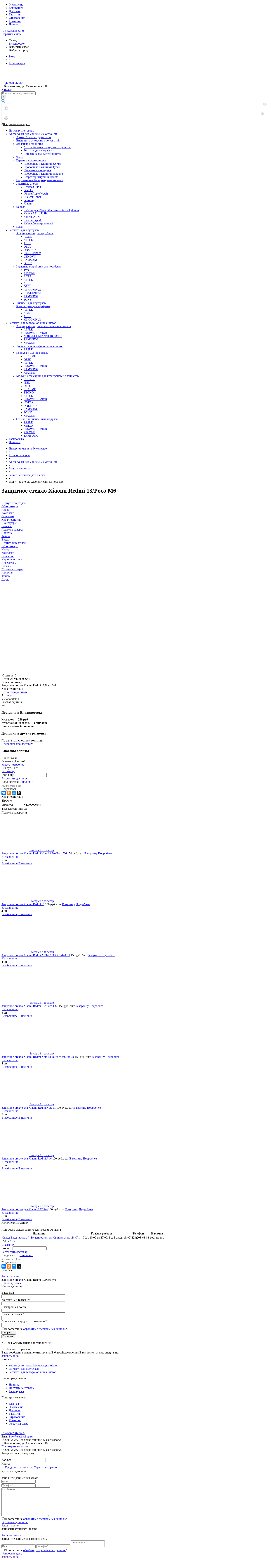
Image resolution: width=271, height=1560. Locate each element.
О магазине (16, 4)
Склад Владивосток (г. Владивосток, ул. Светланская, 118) (39, 1237)
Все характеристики (14, 692)
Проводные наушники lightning (43, 173)
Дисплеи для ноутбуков (31, 303)
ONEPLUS (30, 405)
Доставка (14, 11)
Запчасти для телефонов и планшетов (32, 322)
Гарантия (14, 14)
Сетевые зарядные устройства (42, 153)
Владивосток (17, 43)
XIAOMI (29, 273)
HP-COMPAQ (32, 253)
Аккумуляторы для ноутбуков (34, 233)
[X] (19, 793)
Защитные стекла (27, 183)
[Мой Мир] (14, 793)
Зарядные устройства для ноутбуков (38, 266)
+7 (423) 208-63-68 (13, 30)
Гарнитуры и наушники (31, 160)
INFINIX (29, 379)
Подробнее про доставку (17, 743)
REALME (30, 356)
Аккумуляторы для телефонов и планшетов (43, 326)
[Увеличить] (35, 672)
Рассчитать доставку (14, 778)
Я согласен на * (36, 1518)
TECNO (29, 392)
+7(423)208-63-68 (12, 83)
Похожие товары (12, 569)
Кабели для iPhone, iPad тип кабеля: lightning (51, 210)
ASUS (27, 243)
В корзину (8, 771)
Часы (19, 157)
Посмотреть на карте (14, 1446)
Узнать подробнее (12, 764)
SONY (28, 263)
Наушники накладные (37, 170)
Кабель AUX (32, 216)
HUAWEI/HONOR (35, 332)
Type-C (28, 269)
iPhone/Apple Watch (36, 193)
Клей (19, 226)
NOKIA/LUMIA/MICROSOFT (43, 336)
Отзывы (6, 566)
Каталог (6, 89)
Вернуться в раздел (13, 542)
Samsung (29, 200)
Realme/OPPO (32, 186)
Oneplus (28, 190)
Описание (7, 556)
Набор (5, 549)
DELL (27, 246)
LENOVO (30, 256)
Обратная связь (11, 34)
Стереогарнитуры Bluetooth (41, 177)
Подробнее (105, 853)
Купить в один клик (15, 1522)
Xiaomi (28, 203)
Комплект (7, 552)
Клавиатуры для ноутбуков (33, 306)
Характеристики (11, 559)
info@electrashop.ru (21, 1436)
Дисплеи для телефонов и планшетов (39, 346)
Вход (12, 56)
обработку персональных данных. (44, 1328)
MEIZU (28, 425)
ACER (28, 236)
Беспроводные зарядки (38, 150)
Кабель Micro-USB (35, 213)
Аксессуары (9, 562)
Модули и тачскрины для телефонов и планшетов (47, 375)
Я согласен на (36, 1328)
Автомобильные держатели (33, 137)
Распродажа (16, 438)
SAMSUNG (31, 259)
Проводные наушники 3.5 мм (42, 163)
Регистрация (17, 63)
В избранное (10, 863)
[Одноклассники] (9, 793)
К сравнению (10, 856)
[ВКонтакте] (3, 793)
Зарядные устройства (29, 143)
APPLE (28, 240)
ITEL (27, 382)
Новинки (14, 24)
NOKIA (28, 402)
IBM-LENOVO (33, 293)
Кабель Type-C (33, 220)
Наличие (7, 572)
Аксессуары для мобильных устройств (33, 133)
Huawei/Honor (32, 196)
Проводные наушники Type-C (42, 167)
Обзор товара (9, 546)
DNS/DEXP (31, 249)
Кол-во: (7, 774)
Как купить (16, 7)
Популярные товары (21, 130)
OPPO (27, 359)
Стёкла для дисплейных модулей (37, 419)
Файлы (5, 576)
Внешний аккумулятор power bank (38, 140)
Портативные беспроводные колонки (39, 180)
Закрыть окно (10, 1276)
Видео (5, 579)
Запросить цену (12, 1553)
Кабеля (20, 206)
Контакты (15, 21)
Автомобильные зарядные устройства (47, 147)
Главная (14, 1403)
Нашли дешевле (11, 1283)
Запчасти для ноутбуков (24, 230)
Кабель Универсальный (38, 223)
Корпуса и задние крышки (32, 352)
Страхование (17, 17)
